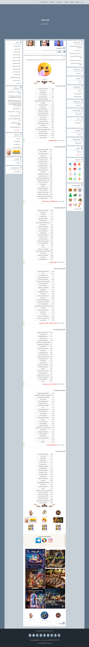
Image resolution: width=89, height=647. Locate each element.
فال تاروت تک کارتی (16, 55)
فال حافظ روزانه (17, 141)
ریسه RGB (79, 152)
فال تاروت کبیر (17, 49)
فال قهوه (79, 91)
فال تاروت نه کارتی (16, 69)
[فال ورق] (35, 599)
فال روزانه (66, 2)
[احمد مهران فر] (58, 44)
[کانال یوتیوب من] (33, 635)
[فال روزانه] (35, 559)
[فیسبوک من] (51, 635)
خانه (82, 2)
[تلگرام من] (55, 635)
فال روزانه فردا (17, 172)
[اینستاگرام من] (48, 635)
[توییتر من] (40, 635)
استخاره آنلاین (51, 2)
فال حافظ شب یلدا (16, 144)
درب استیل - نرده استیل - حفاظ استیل (14, 112)
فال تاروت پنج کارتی (16, 63)
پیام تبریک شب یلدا (16, 147)
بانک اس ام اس (59, 2)
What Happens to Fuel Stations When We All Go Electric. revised (14, 96)
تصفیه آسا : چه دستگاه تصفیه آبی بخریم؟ (14, 92)
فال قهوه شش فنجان (77, 96)
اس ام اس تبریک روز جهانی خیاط (75, 53)
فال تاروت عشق (17, 74)
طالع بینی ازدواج (78, 114)
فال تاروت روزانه (17, 46)
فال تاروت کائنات (17, 52)
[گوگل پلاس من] (37, 635)
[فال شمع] (35, 579)
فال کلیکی (79, 134)
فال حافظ (77, 2)
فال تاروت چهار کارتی (16, 60)
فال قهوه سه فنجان (77, 94)
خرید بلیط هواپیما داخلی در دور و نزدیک (14, 119)
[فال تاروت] (55, 559)
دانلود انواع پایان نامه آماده (15, 127)
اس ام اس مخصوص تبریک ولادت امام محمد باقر (75, 47)
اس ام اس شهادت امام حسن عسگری (76, 63)
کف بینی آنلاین (78, 105)
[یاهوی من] (59, 635)
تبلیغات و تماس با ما (43, 2)
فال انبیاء (79, 82)
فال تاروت (72, 2)
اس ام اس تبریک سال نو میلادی (75, 60)
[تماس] (44, 635)
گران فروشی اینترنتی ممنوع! (15, 116)
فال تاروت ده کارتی (16, 72)
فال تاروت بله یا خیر (16, 80)
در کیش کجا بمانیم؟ (16, 109)
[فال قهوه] (55, 579)
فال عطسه (45, 20)
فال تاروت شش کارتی (16, 66)
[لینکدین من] (30, 635)
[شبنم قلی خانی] (30, 44)
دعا (80, 126)
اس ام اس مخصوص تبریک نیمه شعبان (76, 56)
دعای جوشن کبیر (78, 123)
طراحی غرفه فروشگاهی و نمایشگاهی (16, 123)
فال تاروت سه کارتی (16, 57)
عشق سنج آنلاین (78, 143)
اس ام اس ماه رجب (77, 50)
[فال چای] (55, 599)
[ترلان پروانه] (44, 44)
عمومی (58, 623)
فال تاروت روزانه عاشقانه (15, 77)
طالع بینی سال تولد (77, 209)
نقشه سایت (39, 643)
